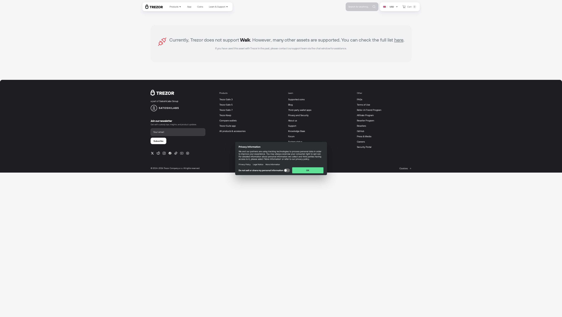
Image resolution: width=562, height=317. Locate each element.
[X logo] (152, 153)
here (398, 40)
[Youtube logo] (182, 153)
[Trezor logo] (154, 7)
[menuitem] (175, 6)
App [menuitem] (189, 6)
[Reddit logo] (158, 153)
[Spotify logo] (187, 153)
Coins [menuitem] (200, 6)
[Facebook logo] (170, 153)
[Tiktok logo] (176, 153)
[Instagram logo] (164, 153)
